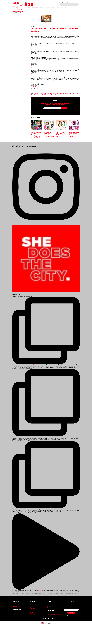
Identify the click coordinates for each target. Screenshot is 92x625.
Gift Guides (56, 93)
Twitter (48, 603)
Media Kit (15, 611)
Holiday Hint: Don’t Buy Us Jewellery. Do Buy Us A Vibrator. (74, 134)
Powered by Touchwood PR (46, 619)
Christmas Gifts (42, 93)
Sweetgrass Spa (34, 65)
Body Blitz (36, 93)
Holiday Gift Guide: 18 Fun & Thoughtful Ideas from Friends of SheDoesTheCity (36, 134)
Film (25, 7)
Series (29, 7)
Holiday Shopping (70, 93)
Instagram (49, 606)
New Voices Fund (16, 606)
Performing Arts (35, 7)
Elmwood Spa (34, 73)
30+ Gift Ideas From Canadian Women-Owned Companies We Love (49, 134)
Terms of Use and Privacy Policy (53, 614)
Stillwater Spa (34, 46)
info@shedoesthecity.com (52, 613)
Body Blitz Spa (34, 86)
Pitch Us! (15, 605)
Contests (53, 7)
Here (42, 88)
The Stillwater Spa (46, 94)
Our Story (15, 603)
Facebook (49, 605)
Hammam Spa (34, 55)
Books (41, 7)
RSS (47, 607)
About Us (63, 7)
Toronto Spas (54, 94)
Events (58, 7)
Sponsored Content (17, 613)
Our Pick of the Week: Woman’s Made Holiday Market (60, 134)
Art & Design (47, 7)
